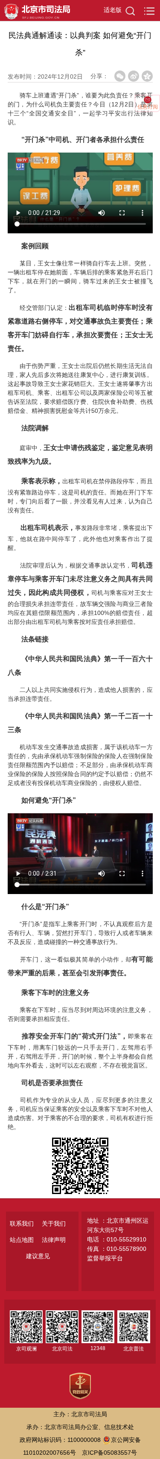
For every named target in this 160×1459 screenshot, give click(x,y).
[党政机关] (80, 1385)
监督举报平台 (105, 1258)
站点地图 (22, 1239)
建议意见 (38, 1256)
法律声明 (54, 1239)
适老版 (113, 9)
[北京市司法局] (35, 10)
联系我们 (22, 1223)
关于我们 (54, 1223)
